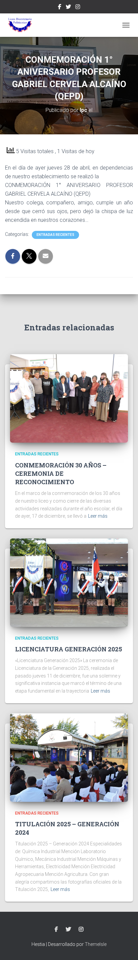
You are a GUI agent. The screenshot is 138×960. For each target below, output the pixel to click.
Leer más (98, 516)
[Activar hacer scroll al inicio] (124, 946)
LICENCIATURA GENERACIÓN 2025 (68, 649)
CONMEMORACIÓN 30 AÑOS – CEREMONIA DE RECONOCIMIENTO (61, 473)
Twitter (68, 7)
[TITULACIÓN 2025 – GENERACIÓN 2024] (69, 757)
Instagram (77, 7)
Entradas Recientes (55, 235)
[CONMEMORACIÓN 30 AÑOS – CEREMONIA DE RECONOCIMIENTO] (69, 398)
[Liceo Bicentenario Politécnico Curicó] (22, 25)
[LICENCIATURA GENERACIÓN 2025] (69, 582)
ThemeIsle (96, 944)
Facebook (59, 7)
